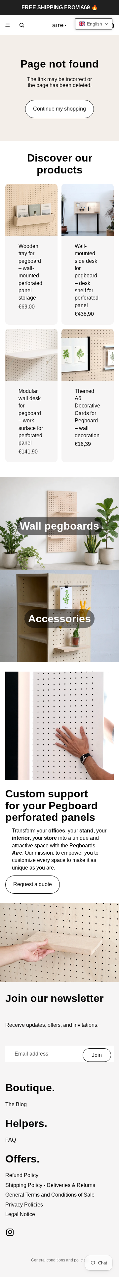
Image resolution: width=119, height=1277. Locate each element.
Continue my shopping (59, 109)
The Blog (16, 1104)
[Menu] (7, 25)
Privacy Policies (24, 1204)
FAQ (10, 1140)
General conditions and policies (59, 1260)
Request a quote (32, 884)
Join (97, 1055)
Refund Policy (21, 1175)
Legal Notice (20, 1214)
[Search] (22, 25)
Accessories (59, 619)
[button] (93, 24)
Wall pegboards (59, 526)
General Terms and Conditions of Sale (50, 1195)
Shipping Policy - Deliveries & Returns (50, 1185)
